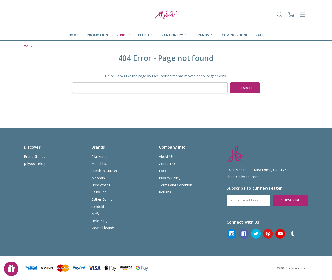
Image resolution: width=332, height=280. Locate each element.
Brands (202, 35)
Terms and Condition (175, 185)
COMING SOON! (234, 35)
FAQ (162, 170)
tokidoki (97, 206)
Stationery (172, 35)
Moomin (98, 178)
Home (74, 35)
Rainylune (98, 192)
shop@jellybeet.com (243, 176)
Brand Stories (34, 156)
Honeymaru (100, 185)
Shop (121, 35)
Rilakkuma (99, 156)
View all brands (103, 228)
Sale (259, 35)
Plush (144, 35)
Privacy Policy (169, 178)
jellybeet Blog (34, 163)
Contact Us (167, 163)
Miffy (95, 213)
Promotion (97, 35)
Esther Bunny (101, 199)
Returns (165, 192)
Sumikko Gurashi (104, 170)
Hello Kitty (99, 220)
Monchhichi (100, 163)
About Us (166, 156)
